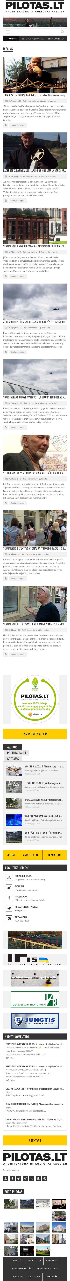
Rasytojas (46, 327)
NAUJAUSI (12, 747)
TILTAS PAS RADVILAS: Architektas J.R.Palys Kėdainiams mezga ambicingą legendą (35, 95)
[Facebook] (12, 1178)
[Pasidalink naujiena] (18, 1178)
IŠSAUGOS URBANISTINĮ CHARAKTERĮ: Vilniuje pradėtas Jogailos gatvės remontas (35, 1104)
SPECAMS (13, 758)
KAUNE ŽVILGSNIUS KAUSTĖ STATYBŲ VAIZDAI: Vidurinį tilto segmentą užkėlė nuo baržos (44, 833)
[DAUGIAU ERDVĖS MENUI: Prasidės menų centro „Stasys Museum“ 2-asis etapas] (11, 1204)
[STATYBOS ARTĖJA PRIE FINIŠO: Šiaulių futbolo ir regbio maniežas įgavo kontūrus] (27, 1227)
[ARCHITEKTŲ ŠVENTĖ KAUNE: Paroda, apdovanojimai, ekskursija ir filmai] (43, 1251)
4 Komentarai (32, 327)
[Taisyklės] (44, 1178)
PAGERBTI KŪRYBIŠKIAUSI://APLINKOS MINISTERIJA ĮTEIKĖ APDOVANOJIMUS (35, 171)
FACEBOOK (21, 896)
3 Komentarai (31, 252)
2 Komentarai (31, 176)
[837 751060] (31, 1178)
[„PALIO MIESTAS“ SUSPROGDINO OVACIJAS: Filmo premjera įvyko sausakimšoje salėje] (27, 1251)
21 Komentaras (32, 101)
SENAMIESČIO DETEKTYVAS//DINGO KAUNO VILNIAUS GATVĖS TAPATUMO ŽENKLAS (35, 624)
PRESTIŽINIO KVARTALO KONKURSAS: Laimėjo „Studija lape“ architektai (35, 1044)
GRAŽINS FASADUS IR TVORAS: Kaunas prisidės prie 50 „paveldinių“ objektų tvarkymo (35, 1088)
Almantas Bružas (48, 176)
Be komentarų (32, 403)
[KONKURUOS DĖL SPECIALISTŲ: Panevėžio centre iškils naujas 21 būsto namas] (43, 1227)
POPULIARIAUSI (16, 752)
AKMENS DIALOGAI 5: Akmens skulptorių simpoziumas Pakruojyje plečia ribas (44, 766)
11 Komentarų (30, 554)
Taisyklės (51, 1276)
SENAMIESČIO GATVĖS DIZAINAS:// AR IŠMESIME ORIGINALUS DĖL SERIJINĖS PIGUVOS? (35, 246)
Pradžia (18, 1260)
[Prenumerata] (5, 1178)
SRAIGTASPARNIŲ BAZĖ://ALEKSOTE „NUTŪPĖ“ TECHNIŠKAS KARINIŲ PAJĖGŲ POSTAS (35, 397)
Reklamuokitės (22, 1268)
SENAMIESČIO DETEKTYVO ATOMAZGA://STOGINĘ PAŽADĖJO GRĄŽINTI (35, 548)
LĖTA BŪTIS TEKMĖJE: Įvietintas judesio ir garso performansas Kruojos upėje (44, 783)
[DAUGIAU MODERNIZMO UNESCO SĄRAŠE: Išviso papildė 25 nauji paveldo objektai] (59, 1227)
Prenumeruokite (47, 1268)
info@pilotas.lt (21, 910)
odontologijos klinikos (32, 1095)
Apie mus (51, 1260)
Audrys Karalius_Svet (50, 252)
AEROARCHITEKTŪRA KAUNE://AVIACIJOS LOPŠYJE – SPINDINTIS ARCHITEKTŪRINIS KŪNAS (35, 322)
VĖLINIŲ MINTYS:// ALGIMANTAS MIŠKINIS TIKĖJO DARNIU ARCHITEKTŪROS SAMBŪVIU (35, 473)
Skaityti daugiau (17, 125)
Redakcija (34, 1260)
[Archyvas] (38, 1178)
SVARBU (19, 886)
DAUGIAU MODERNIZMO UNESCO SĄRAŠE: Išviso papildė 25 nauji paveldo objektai (35, 1119)
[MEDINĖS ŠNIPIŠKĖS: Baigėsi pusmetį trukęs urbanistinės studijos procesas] (43, 1239)
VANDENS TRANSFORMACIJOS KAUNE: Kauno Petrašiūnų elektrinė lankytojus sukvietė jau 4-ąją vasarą (44, 816)
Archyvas (34, 1276)
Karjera (18, 1276)
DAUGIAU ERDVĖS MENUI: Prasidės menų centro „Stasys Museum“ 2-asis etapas (44, 799)
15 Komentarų (30, 630)
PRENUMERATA (23, 876)
